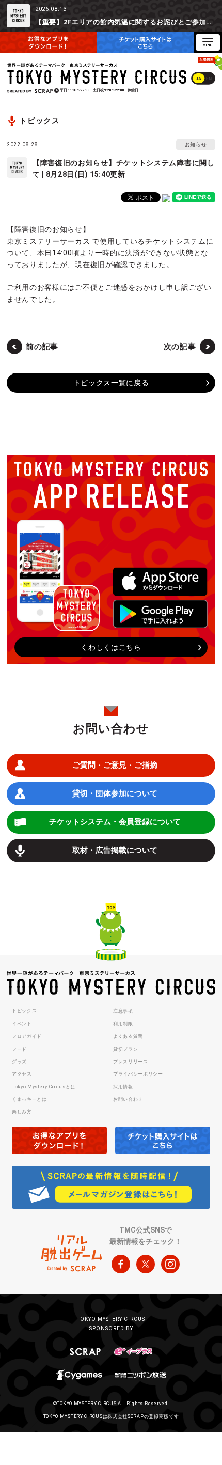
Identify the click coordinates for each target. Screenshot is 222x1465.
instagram (170, 1264)
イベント (22, 1023)
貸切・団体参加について (114, 793)
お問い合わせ (128, 1099)
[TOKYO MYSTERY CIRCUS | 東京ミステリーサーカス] (97, 73)
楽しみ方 (22, 1111)
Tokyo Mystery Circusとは (43, 1086)
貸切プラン (125, 1049)
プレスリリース (130, 1061)
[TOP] (111, 933)
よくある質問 (128, 1036)
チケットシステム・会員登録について (115, 822)
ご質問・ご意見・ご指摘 (114, 765)
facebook (121, 1264)
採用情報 (123, 1086)
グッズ (19, 1061)
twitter (145, 1264)
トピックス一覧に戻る (111, 383)
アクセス (22, 1074)
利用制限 (123, 1023)
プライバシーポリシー (138, 1074)
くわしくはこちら (111, 647)
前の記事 (42, 346)
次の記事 (180, 346)
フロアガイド (27, 1036)
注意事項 (123, 1011)
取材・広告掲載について (114, 850)
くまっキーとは (29, 1099)
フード (19, 1049)
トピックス (24, 1011)
